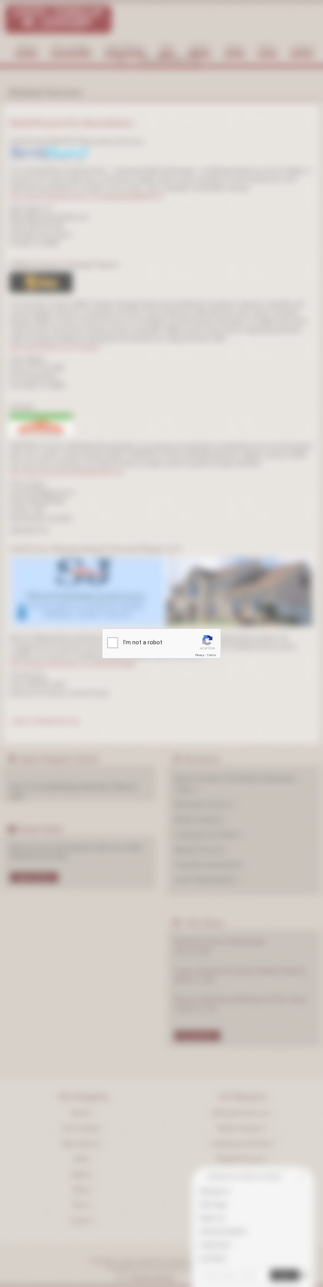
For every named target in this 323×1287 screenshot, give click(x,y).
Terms (211, 655)
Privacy (199, 655)
